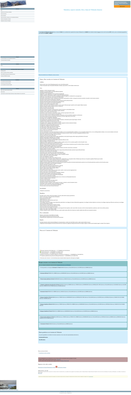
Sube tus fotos (40, 373)
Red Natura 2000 (3, 70)
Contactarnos (58, 359)
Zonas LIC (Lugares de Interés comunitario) (7, 72)
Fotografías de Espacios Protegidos (6, 20)
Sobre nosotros (69, 391)
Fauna (2, 65)
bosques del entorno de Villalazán (64, 265)
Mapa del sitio (62, 391)
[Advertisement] (69, 19)
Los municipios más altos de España (6, 81)
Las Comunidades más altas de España (6, 84)
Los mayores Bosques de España (5, 60)
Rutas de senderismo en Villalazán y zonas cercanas (49, 74)
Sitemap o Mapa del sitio (65, 360)
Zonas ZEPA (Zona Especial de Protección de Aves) (8, 74)
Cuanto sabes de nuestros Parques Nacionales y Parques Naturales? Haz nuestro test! (121, 3)
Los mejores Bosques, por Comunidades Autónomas (8, 58)
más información (91, 376)
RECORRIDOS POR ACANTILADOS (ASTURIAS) (9, 389)
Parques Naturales (3, 15)
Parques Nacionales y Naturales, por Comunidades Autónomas (9, 17)
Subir (65, 391)
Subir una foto (122, 6)
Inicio (1, 10)
